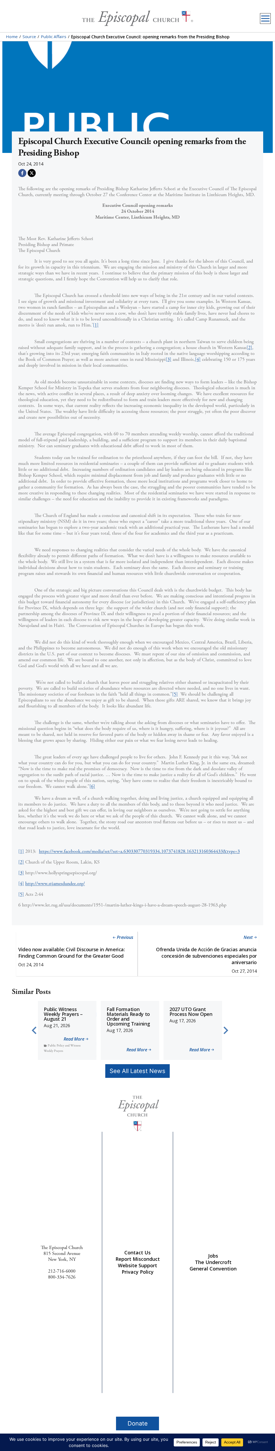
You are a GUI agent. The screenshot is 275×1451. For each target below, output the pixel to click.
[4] (198, 359)
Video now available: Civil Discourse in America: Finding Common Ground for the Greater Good (71, 952)
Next (248, 937)
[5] (175, 694)
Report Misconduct (137, 1259)
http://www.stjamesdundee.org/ (55, 883)
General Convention (213, 1268)
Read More (73, 1039)
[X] (32, 173)
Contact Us (137, 1252)
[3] (168, 359)
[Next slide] (225, 1030)
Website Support (137, 1265)
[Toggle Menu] (265, 18)
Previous (125, 937)
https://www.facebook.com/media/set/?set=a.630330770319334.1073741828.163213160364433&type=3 (139, 851)
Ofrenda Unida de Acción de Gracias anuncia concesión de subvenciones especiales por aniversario (206, 955)
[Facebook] (22, 173)
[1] (96, 325)
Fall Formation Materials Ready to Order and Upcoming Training (128, 1016)
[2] (249, 347)
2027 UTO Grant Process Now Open (190, 1011)
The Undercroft (213, 1262)
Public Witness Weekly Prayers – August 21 (63, 1014)
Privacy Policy (138, 1272)
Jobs (213, 1255)
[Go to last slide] (34, 1030)
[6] (92, 786)
